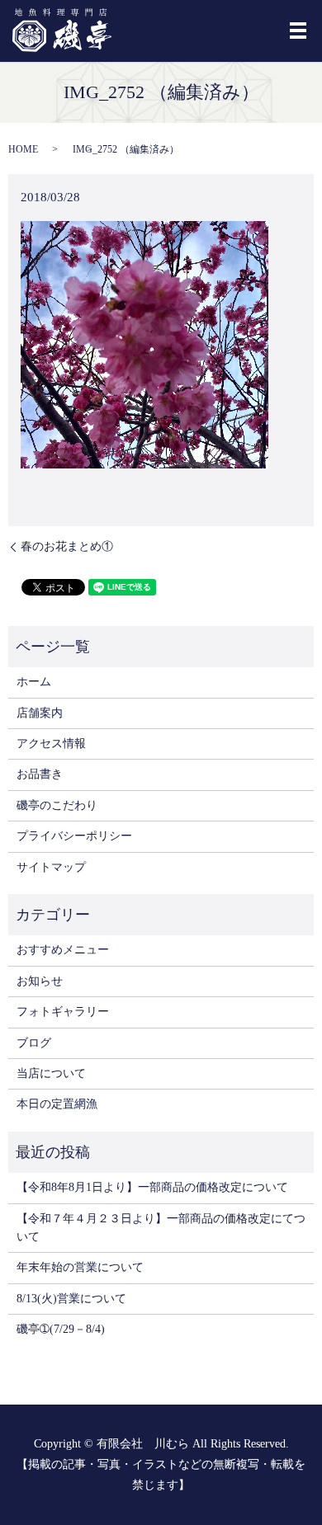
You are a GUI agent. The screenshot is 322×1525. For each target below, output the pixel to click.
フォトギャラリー (63, 1011)
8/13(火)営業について (71, 1298)
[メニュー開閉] (298, 30)
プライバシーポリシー (74, 836)
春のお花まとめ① (67, 546)
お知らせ (40, 981)
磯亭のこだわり (57, 805)
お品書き (40, 774)
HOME (23, 149)
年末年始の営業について (80, 1267)
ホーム (34, 681)
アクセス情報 (51, 743)
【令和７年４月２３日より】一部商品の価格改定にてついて (161, 1227)
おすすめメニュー (63, 950)
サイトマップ (51, 867)
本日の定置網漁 (57, 1104)
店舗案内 (40, 713)
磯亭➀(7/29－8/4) (61, 1329)
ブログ (34, 1043)
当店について (51, 1073)
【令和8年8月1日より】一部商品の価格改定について (152, 1187)
